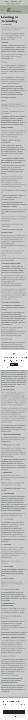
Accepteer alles (14, 712)
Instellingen (14, 716)
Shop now (14, 364)
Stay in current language (14, 367)
